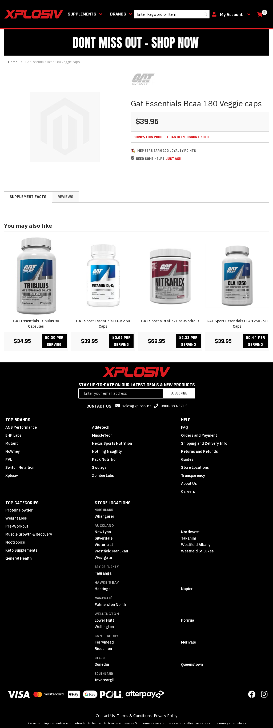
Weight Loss (16, 518)
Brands (118, 14)
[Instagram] (264, 695)
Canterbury (107, 636)
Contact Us (105, 715)
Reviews (65, 197)
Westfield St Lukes (197, 551)
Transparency (193, 475)
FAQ (184, 427)
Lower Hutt (104, 620)
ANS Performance (21, 427)
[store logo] (35, 14)
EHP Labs (13, 435)
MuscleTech (102, 435)
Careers (188, 491)
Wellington (107, 613)
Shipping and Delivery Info (204, 443)
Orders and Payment (199, 435)
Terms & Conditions (134, 715)
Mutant (11, 443)
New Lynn (103, 531)
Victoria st (104, 544)
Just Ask (173, 158)
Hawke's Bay (107, 582)
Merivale (188, 642)
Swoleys (99, 467)
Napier (187, 588)
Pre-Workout (16, 526)
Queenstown (192, 664)
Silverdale (104, 538)
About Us (189, 483)
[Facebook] (252, 695)
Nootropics (15, 542)
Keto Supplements (21, 550)
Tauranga (103, 573)
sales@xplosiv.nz (136, 405)
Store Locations (195, 467)
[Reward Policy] (133, 150)
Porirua (187, 620)
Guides (187, 459)
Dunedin (102, 664)
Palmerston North (110, 604)
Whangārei (104, 516)
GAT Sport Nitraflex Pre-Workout (170, 321)
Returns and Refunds (199, 451)
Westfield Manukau (111, 551)
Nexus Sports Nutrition (112, 443)
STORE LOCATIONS (113, 503)
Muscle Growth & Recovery (28, 534)
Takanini (188, 538)
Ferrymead (104, 642)
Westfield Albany (195, 544)
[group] (136, 294)
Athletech (100, 427)
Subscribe (179, 393)
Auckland (104, 525)
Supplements (82, 14)
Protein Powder (19, 510)
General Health (18, 558)
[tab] (28, 197)
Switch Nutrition (19, 467)
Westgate (103, 557)
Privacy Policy (165, 715)
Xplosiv (11, 475)
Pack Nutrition (105, 459)
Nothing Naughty (107, 451)
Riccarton (103, 648)
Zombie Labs (103, 475)
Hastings (102, 588)
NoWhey (12, 451)
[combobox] (172, 14)
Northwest (190, 531)
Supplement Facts (28, 197)
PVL (8, 459)
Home (12, 62)
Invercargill (105, 679)
